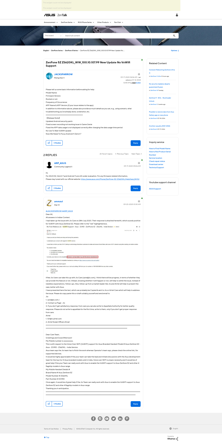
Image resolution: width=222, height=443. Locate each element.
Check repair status (157, 161)
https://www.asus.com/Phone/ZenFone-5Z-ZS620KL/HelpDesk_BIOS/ (110, 179)
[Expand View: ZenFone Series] (74, 22)
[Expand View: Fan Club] (122, 22)
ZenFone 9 (154, 104)
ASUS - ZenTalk (55, 15)
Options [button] (174, 51)
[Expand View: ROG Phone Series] (93, 22)
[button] (49, 143)
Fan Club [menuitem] (117, 22)
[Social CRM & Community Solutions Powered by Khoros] (173, 438)
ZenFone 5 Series (71, 51)
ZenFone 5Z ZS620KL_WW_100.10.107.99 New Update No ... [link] (102, 51)
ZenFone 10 (154, 90)
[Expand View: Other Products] (110, 22)
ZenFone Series (57, 51)
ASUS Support (155, 189)
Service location (155, 158)
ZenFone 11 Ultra (156, 76)
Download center (156, 164)
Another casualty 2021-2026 (159, 126)
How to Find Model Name (159, 148)
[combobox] (121, 35)
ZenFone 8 (154, 118)
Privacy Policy (67, 429)
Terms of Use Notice (51, 429)
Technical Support (156, 167)
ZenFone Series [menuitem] (66, 22)
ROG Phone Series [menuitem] (85, 22)
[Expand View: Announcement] (57, 22)
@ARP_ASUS (67, 211)
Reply (135, 143)
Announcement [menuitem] (49, 22)
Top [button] (47, 437)
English (46, 51)
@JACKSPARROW (54, 211)
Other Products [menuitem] (103, 22)
